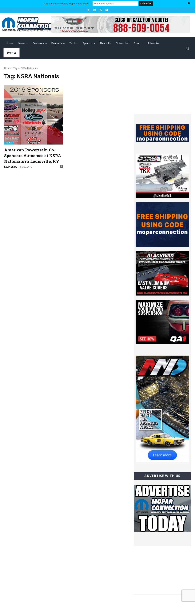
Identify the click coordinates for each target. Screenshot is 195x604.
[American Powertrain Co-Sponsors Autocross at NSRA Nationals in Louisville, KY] (33, 115)
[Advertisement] (162, 90)
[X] (100, 10)
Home (7, 68)
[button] (187, 48)
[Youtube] (107, 10)
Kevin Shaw (10, 166)
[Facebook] (88, 10)
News (9, 142)
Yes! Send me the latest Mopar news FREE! (66, 3)
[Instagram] (94, 10)
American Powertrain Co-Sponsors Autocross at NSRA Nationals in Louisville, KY (32, 155)
